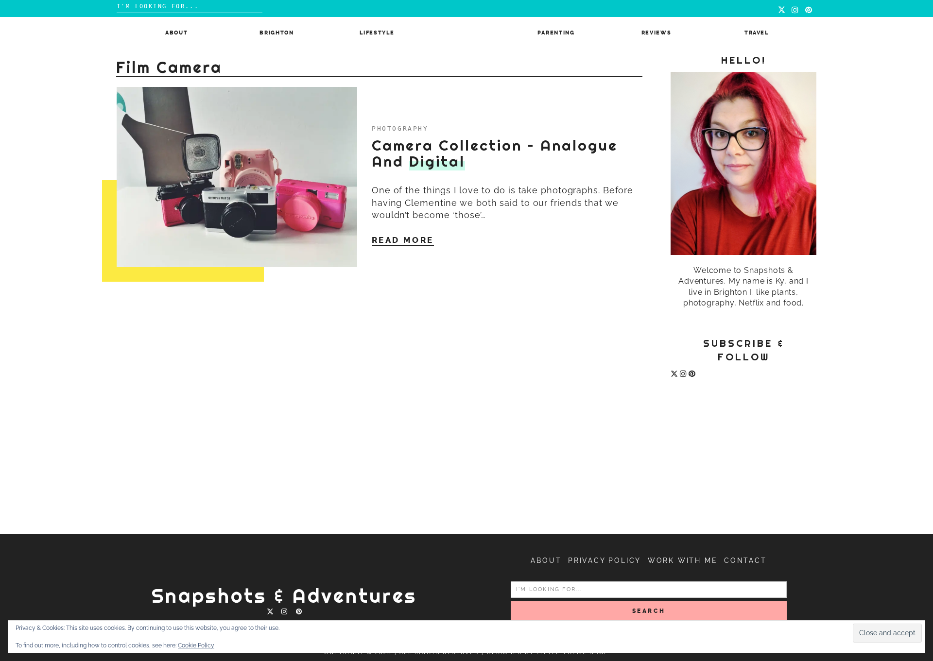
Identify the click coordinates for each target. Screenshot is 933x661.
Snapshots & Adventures (284, 595)
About (176, 33)
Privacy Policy (604, 560)
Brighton (276, 33)
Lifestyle (377, 33)
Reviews (656, 33)
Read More (403, 240)
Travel (756, 33)
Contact (745, 560)
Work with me (683, 560)
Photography (400, 128)
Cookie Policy (196, 645)
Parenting (556, 33)
